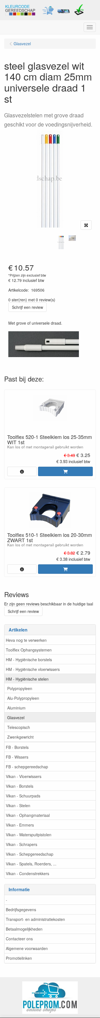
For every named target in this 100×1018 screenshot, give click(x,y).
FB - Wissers (17, 757)
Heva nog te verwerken (26, 640)
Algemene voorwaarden (27, 948)
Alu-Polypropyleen (23, 698)
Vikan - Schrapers (21, 844)
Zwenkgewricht (20, 737)
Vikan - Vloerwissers (23, 776)
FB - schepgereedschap (27, 766)
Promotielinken (19, 958)
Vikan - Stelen (18, 805)
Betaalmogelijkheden (24, 929)
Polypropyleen (19, 688)
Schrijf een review (27, 307)
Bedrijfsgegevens (21, 909)
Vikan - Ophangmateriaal (28, 815)
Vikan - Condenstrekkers (27, 873)
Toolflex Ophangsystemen (29, 650)
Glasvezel (15, 717)
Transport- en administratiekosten (35, 919)
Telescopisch (18, 727)
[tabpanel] (61, 242)
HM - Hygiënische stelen (27, 679)
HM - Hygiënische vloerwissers (33, 669)
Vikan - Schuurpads (23, 796)
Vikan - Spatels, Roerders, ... (31, 864)
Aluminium (16, 708)
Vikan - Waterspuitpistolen (28, 834)
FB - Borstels (17, 747)
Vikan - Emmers (20, 825)
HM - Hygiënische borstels (29, 659)
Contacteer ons (19, 938)
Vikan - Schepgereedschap (29, 854)
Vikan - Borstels (19, 786)
